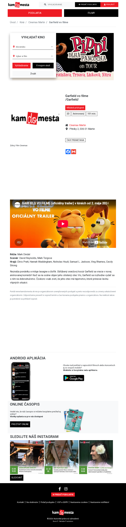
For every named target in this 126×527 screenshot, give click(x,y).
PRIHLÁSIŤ (110, 5)
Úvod (13, 22)
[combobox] (34, 47)
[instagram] (65, 489)
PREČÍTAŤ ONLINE (20, 424)
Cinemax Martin (36, 22)
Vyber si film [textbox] (21, 56)
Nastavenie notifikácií (99, 502)
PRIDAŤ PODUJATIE (88, 5)
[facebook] (60, 489)
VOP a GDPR (62, 502)
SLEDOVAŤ (16, 477)
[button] (108, 56)
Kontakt (20, 502)
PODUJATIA (34, 13)
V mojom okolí (43, 65)
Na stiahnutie (32, 502)
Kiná (22, 22)
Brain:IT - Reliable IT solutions (63, 521)
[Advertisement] (63, 178)
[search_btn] (45, 4)
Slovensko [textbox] (20, 47)
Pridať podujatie (48, 502)
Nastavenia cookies (79, 502)
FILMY (91, 13)
